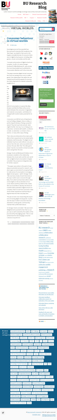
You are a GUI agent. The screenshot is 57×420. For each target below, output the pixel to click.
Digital (32, 222)
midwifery (49, 255)
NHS (49, 363)
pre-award (35, 373)
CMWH (49, 230)
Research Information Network (44, 287)
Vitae (52, 399)
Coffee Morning (15, 338)
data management (40, 338)
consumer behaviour (25, 222)
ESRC (43, 243)
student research (15, 399)
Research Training (26, 393)
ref (46, 270)
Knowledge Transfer (38, 360)
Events (52, 243)
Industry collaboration (45, 354)
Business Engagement (16, 334)
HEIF (42, 351)
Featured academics (16, 344)
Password (46, 39)
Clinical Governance (46, 334)
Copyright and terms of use (49, 416)
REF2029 (13, 380)
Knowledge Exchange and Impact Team (21, 360)
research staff (37, 389)
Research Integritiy (28, 386)
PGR (44, 21)
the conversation (25, 399)
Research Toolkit (42, 17)
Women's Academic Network (18, 402)
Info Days (13, 357)
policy (46, 370)
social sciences (23, 223)
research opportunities (26, 389)
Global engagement (43, 347)
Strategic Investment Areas (28, 396)
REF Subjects (49, 376)
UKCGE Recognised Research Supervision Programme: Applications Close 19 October (46, 152)
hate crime (30, 351)
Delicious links (50, 338)
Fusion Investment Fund (22, 347)
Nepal (40, 257)
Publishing (13, 376)
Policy (39, 21)
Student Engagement (42, 396)
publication (42, 264)
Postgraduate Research (25, 373)
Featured (51, 341)
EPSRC (31, 341)
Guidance (23, 351)
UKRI (42, 321)
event (47, 243)
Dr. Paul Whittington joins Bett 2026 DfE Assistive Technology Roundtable (46, 196)
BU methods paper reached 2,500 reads (49, 139)
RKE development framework (39, 393)
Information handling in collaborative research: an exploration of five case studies (46, 299)
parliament (30, 367)
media (9, 223)
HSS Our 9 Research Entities (18, 354)
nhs (43, 257)
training (47, 278)
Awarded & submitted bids (17, 331)
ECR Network (24, 341)
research (50, 270)
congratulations (42, 239)
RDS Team (26, 14)
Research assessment (23, 380)
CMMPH (45, 230)
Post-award (14, 373)
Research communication (47, 380)
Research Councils (42, 272)
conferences (24, 338)
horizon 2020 (47, 250)
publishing (42, 270)
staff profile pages (15, 396)
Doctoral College (50, 239)
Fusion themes (33, 347)
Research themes (15, 393)
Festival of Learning (27, 344)
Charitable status (36, 414)
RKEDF (45, 276)
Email (41, 98)
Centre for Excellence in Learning (32, 334)
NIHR (45, 257)
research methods (49, 386)
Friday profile (37, 344)
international (28, 357)
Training (33, 399)
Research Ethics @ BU (16, 17)
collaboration (48, 232)
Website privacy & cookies (49, 414)
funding (41, 246)
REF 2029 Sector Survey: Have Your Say (50, 128)
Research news (15, 223)
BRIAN (28, 331)
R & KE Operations (22, 376)
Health (41, 251)
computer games (16, 222)
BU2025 (51, 331)
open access (50, 257)
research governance (16, 386)
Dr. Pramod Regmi (42, 241)
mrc (30, 363)
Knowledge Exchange (38, 357)
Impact (32, 17)
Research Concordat (16, 383)
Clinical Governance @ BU (39, 14)
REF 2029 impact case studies (36, 376)
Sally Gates (14, 45)
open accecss (14, 367)
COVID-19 (31, 338)
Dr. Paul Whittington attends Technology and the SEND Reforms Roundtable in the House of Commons (46, 181)
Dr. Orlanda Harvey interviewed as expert (46, 167)
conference (48, 237)
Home (19, 14)
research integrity (38, 386)
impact (41, 253)
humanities (29, 354)
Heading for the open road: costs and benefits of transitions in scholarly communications (46, 314)
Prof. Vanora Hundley (50, 262)
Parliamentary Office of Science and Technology (23, 370)
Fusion (49, 248)
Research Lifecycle (30, 21)
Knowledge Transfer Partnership (19, 363)
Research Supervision (47, 389)
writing (29, 402)
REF (25, 17)
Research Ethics (27, 383)
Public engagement (44, 373)
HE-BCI (37, 351)
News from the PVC (38, 363)
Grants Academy (15, 351)
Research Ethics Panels (38, 383)
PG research (40, 370)
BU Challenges (35, 331)
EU (45, 243)
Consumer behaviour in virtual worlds (20, 39)
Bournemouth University (7, 5)
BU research (44, 227)
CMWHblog (41, 232)
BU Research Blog (35, 5)
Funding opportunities (48, 344)
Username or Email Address (41, 38)
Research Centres (34, 380)
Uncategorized (45, 399)
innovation (45, 253)
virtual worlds (31, 223)
